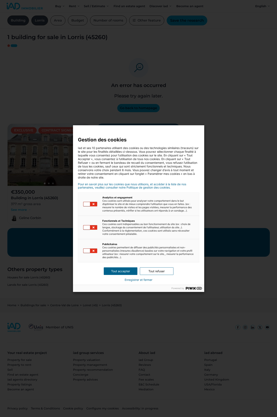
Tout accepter (120, 271)
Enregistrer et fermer (138, 279)
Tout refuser (156, 271)
